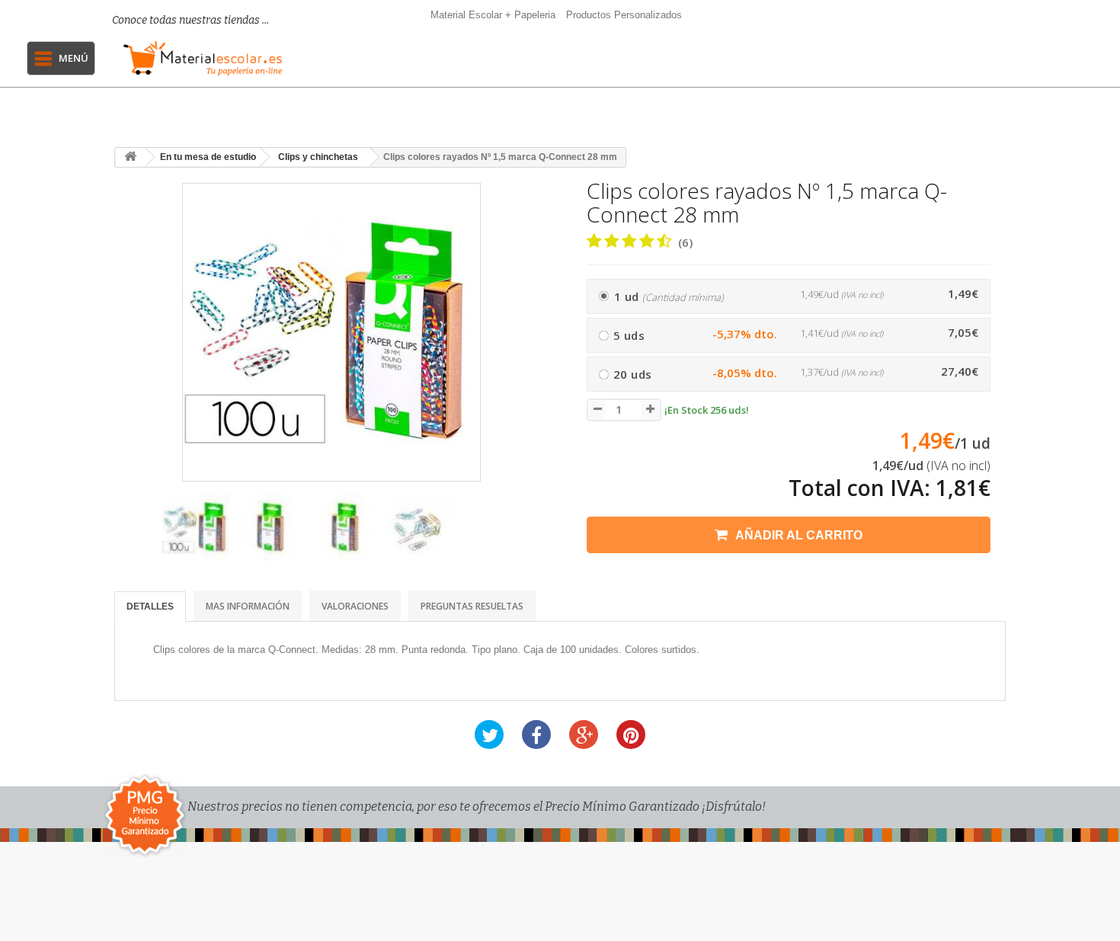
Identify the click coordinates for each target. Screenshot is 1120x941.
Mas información (248, 606)
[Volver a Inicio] (130, 157)
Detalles (150, 606)
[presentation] (132, 534)
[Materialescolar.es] (203, 58)
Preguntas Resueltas (472, 606)
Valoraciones (355, 606)
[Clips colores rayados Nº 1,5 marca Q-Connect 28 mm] (196, 527)
